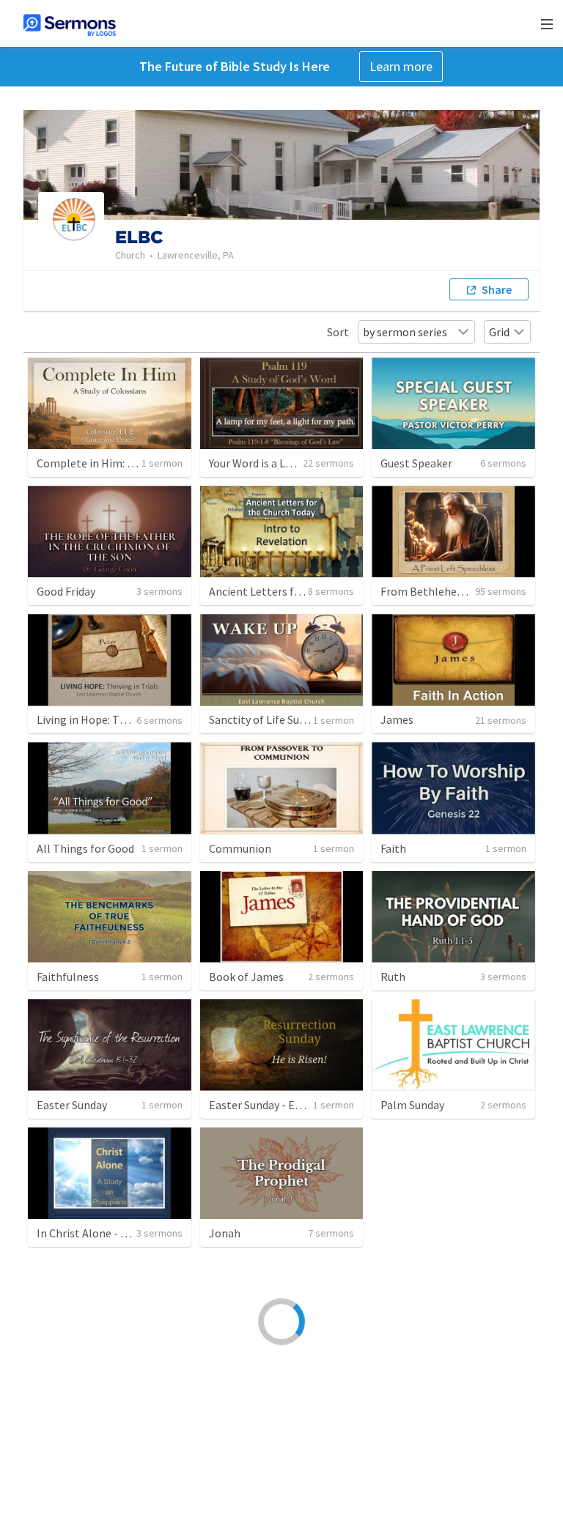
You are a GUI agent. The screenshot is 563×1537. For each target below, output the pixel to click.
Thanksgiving (414, 1361)
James (396, 719)
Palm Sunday (412, 1104)
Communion (240, 848)
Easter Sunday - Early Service (280, 1104)
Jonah (224, 1233)
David (222, 1489)
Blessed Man (411, 1233)
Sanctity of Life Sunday (266, 719)
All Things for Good (85, 848)
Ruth (392, 976)
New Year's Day (73, 1361)
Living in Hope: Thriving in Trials (117, 719)
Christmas (235, 1361)
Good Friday (66, 591)
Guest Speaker (416, 463)
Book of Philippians (429, 1489)
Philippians (65, 1489)
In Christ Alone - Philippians (107, 1233)
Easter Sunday (72, 1104)
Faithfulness (68, 976)
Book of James (246, 976)
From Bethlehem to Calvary (450, 591)
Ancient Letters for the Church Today (301, 591)
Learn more (401, 66)
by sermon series (405, 332)
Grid (499, 332)
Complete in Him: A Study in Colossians (134, 463)
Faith (393, 848)
